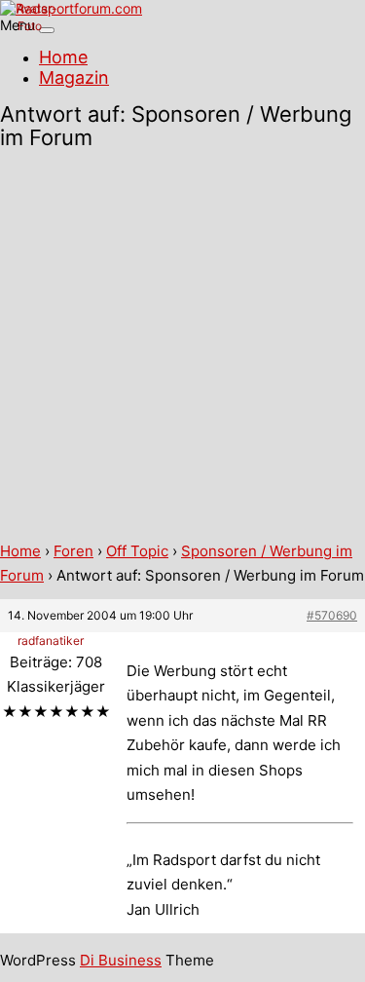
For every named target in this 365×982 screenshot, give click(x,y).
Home (63, 57)
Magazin (74, 77)
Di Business (121, 960)
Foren (73, 551)
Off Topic (137, 551)
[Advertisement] (182, 346)
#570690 (332, 615)
